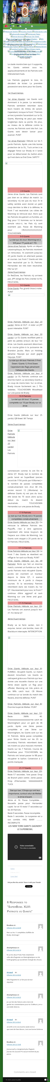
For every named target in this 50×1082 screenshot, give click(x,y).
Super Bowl (14, 876)
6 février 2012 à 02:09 (14, 928)
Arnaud (10, 972)
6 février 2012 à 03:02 (14, 975)
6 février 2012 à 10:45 (14, 1045)
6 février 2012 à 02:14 (14, 950)
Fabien (12, 869)
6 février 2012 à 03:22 (14, 997)
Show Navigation (38, 21)
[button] (46, 1080)
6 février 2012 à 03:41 (14, 1022)
